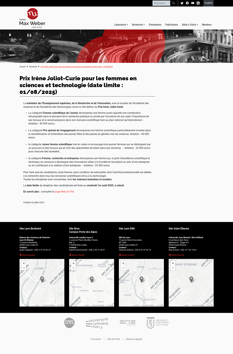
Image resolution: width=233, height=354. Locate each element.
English (208, 2)
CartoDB (60, 305)
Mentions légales (134, 339)
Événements (155, 24)
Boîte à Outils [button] (189, 24)
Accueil (22, 67)
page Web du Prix (64, 191)
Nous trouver (28, 255)
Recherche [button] (137, 24)
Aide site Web (113, 339)
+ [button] (24, 263)
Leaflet (36, 305)
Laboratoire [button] (120, 24)
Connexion (96, 339)
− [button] (24, 268)
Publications (171, 24)
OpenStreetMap (48, 305)
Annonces (33, 67)
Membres (207, 24)
